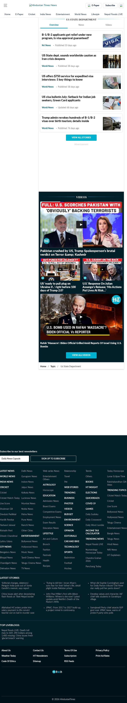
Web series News (51, 471)
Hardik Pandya (7, 520)
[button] (5, 5)
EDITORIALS (70, 536)
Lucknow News (28, 498)
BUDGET (68, 514)
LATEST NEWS (7, 471)
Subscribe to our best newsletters (18, 451)
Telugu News (113, 539)
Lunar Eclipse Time (116, 476)
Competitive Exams (52, 512)
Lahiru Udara (6, 541)
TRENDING (69, 493)
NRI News (112, 550)
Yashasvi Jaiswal (7, 525)
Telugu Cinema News (31, 563)
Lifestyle (95, 14)
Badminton (69, 558)
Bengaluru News (8, 552)
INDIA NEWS (6, 482)
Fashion (46, 550)
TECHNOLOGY (71, 547)
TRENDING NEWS (95, 539)
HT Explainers (113, 555)
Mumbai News (28, 504)
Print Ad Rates (102, 656)
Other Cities (27, 531)
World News (80, 14)
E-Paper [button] (95, 5)
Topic (53, 366)
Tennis (89, 471)
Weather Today (9, 656)
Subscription (70, 656)
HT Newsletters (40, 656)
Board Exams (49, 506)
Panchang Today (93, 566)
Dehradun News (8, 569)
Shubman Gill (6, 509)
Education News (51, 528)
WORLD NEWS (7, 476)
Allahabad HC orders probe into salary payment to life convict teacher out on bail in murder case (18, 610)
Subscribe (110, 5)
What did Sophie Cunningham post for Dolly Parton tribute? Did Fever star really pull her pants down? (107, 585)
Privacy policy (102, 650)
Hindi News (112, 544)
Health (46, 561)
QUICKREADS (93, 498)
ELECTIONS (91, 493)
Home (7, 14)
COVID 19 (91, 504)
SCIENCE (68, 525)
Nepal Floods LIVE (113, 14)
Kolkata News (27, 493)
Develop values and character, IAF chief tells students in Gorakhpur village (106, 596)
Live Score (5, 504)
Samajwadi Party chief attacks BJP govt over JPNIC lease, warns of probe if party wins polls (106, 610)
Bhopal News (6, 558)
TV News (25, 569)
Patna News (27, 514)
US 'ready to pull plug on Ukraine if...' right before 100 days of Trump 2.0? (58, 287)
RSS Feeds (69, 661)
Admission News (51, 501)
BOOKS (89, 482)
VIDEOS (68, 509)
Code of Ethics (9, 661)
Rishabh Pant (6, 531)
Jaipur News (27, 487)
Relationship (70, 471)
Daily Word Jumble (95, 525)
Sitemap (37, 661)
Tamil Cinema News (30, 558)
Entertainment (63, 14)
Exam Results (49, 523)
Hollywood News (29, 547)
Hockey (68, 569)
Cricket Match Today (10, 498)
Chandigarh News (8, 563)
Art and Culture (50, 539)
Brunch (46, 544)
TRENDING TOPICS (116, 490)
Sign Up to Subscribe (53, 459)
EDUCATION (49, 496)
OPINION (69, 531)
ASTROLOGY (49, 485)
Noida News (27, 509)
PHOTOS (68, 504)
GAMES (89, 509)
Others (89, 476)
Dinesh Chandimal (8, 536)
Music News (27, 552)
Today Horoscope (115, 471)
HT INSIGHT (92, 487)
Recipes (46, 566)
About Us (6, 650)
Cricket (31, 14)
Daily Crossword (93, 520)
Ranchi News (27, 525)
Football (68, 563)
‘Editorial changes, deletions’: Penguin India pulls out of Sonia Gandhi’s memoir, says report (17, 585)
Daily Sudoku (92, 514)
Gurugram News (29, 476)
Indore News (27, 482)
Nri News (46, 45)
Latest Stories (9, 578)
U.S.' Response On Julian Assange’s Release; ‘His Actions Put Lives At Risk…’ (102, 287)
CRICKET (4, 487)
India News (45, 14)
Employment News (52, 517)
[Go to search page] (11, 5)
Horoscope (48, 490)
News (81, 25)
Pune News (26, 520)
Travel (67, 476)
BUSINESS (69, 498)
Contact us (38, 650)
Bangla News (113, 534)
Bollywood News (29, 541)
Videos (108, 25)
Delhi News (26, 471)
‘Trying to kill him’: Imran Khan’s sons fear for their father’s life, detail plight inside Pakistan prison (63, 585)
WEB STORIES (71, 487)
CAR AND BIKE (71, 541)
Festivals (47, 555)
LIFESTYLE (48, 534)
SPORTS (68, 552)
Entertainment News (117, 528)
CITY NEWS (5, 547)
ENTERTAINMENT (30, 536)
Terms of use (70, 650)
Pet (65, 482)
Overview (54, 25)
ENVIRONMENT (72, 520)
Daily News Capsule (11, 459)
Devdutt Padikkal (8, 514)
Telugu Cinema (114, 523)
